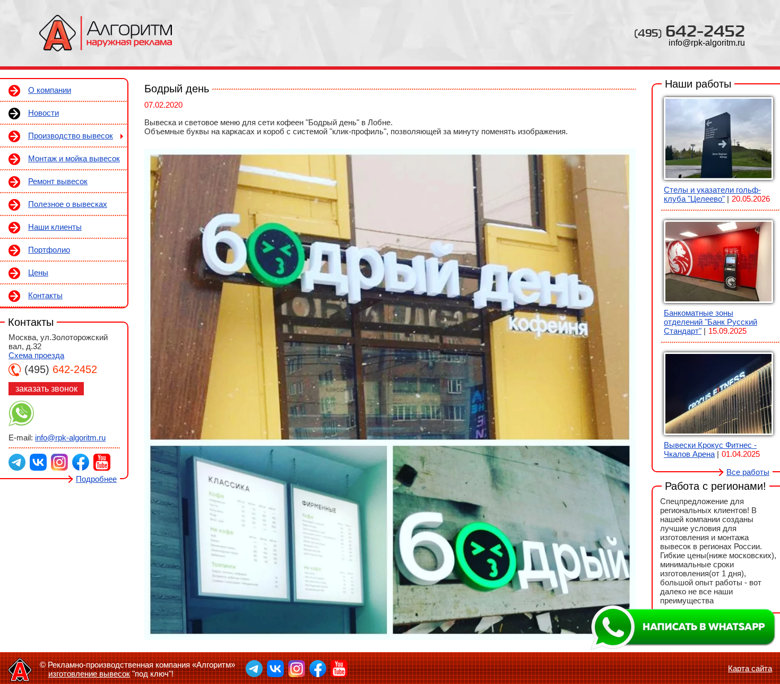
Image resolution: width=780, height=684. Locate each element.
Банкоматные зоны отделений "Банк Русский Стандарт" (710, 321)
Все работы (747, 472)
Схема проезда (36, 355)
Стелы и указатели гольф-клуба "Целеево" (712, 194)
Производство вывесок (70, 135)
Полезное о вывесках (67, 204)
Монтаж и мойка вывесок (74, 158)
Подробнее (96, 478)
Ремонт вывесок (58, 181)
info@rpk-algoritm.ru (707, 42)
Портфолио (49, 249)
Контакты (45, 295)
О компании (49, 89)
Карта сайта (750, 668)
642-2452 (689, 30)
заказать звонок (46, 388)
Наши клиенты (55, 226)
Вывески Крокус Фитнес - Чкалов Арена (710, 449)
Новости (43, 112)
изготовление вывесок (89, 673)
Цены (38, 272)
